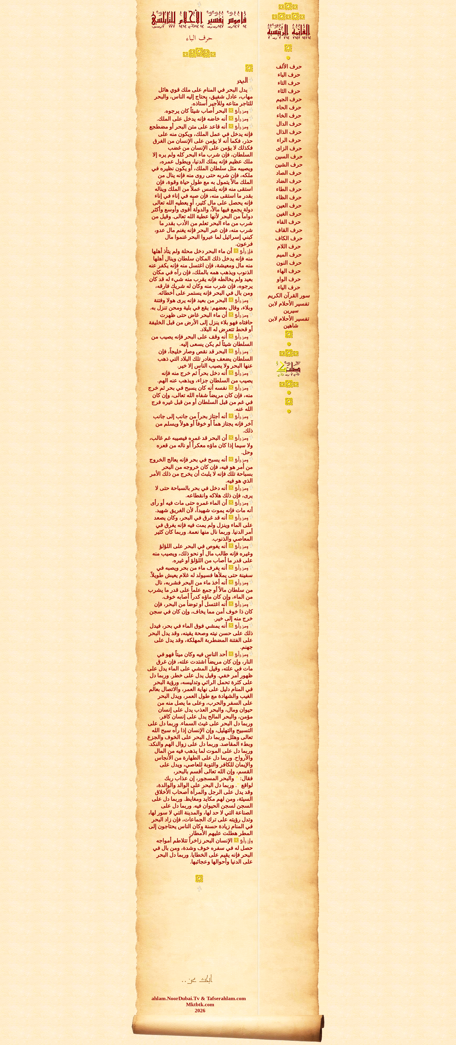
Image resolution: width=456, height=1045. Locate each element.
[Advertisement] (199, 930)
